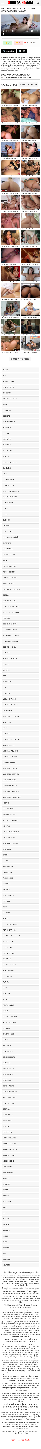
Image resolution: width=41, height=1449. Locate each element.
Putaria (6, 982)
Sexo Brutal (8, 1051)
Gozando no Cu (9, 647)
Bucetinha (7, 445)
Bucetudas (7, 451)
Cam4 (5, 474)
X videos (6, 1184)
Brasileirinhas (9, 422)
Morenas (6, 734)
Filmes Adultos (9, 566)
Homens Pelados (10, 658)
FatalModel (8, 549)
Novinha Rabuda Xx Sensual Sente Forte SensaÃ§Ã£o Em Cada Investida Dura (11, 352)
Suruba (6, 1126)
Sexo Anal (7, 1045)
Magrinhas (7, 710)
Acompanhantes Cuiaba (20, 1440)
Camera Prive (8, 479)
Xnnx (5, 1207)
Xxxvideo (6, 1259)
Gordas (6, 595)
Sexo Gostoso (9, 1068)
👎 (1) (18, 43)
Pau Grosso (8, 878)
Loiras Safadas (9, 699)
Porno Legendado (10, 965)
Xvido (5, 1242)
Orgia (5, 855)
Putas (5, 988)
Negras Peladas (9, 814)
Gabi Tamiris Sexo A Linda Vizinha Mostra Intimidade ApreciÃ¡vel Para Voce (11, 282)
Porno (5, 918)
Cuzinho (6, 520)
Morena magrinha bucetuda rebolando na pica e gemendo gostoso (11, 229)
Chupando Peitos (10, 497)
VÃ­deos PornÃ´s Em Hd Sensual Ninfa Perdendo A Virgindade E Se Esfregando (30, 264)
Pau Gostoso (8, 866)
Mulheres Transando (12, 797)
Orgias (6, 861)
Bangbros (7, 393)
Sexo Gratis (8, 1074)
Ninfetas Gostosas (11, 832)
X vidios (6, 1196)
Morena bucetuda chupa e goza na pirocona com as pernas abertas (11, 176)
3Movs (5, 370)
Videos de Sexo (9, 1144)
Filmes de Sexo (9, 572)
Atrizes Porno (9, 381)
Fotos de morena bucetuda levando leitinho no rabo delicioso (30, 246)
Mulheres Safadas (11, 791)
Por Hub (6, 901)
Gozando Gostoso (11, 635)
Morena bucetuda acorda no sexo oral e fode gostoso (30, 140)
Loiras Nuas (8, 693)
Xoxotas (6, 1219)
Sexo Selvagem (9, 1097)
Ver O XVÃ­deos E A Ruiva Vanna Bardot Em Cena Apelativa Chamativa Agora (11, 335)
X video (6, 1178)
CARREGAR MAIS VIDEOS (20, 359)
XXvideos (6, 1248)
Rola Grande (8, 1005)
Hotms (5, 664)
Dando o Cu (8, 531)
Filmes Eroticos (10, 578)
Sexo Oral (7, 1080)
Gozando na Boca (10, 641)
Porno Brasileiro (10, 924)
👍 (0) (8, 43)
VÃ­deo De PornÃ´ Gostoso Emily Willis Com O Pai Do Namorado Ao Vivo (11, 317)
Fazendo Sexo (9, 554)
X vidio (5, 1190)
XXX (4, 1253)
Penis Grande (8, 895)
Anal (5, 375)
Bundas (6, 456)
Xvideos (6, 1230)
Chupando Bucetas (11, 491)
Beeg (5, 404)
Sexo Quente (8, 1086)
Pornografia (8, 970)
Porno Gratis (8, 953)
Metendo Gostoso (11, 716)
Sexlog (6, 1040)
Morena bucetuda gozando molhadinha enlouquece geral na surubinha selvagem (11, 193)
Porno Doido (8, 941)
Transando (7, 1132)
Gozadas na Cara (10, 624)
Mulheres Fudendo (11, 768)
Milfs (5, 728)
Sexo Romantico (10, 1092)
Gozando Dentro (10, 630)
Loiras (5, 687)
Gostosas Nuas (9, 601)
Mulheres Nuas (9, 780)
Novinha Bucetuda (10, 843)
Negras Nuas (8, 809)
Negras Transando (11, 820)
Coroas (6, 508)
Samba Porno (8, 1034)
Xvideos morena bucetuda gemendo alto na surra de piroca (11, 211)
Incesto (6, 670)
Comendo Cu (8, 503)
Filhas (5, 560)
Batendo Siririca (10, 399)
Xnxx (5, 1213)
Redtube (6, 999)
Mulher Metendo (10, 762)
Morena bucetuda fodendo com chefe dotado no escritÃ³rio (30, 176)
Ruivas (5, 1011)
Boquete (6, 416)
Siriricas (6, 1109)
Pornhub (6, 913)
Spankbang (7, 1120)
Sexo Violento (9, 1103)
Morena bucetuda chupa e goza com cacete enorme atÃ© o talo (30, 105)
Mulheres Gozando (11, 774)
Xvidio (5, 1236)
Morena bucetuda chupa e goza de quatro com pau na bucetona (11, 140)
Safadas (6, 1028)
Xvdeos (6, 1224)
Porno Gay (7, 947)
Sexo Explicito (9, 1057)
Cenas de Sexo (9, 485)
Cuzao (5, 514)
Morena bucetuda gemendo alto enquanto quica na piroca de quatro (30, 193)
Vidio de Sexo (8, 1161)
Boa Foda (7, 410)
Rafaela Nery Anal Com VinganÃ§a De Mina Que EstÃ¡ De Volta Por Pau (30, 282)
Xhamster (7, 1201)
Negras (6, 803)
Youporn (6, 1265)
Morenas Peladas (10, 751)
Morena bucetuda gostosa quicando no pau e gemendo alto (11, 264)
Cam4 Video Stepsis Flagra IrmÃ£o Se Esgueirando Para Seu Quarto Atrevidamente (30, 299)
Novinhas (7, 849)
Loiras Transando (10, 705)
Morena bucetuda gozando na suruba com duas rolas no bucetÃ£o (30, 158)
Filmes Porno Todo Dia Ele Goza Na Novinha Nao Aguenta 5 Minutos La (11, 299)
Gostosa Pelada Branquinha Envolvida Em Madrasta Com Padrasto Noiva (30, 317)
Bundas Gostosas (10, 462)
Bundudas (7, 468)
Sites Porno (8, 1115)
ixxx (4, 676)
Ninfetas (6, 826)
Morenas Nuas (9, 745)
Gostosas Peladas (11, 606)
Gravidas (6, 653)
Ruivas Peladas (9, 1022)
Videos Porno (9, 1155)
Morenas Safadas (10, 757)
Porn (5, 907)
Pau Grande (8, 872)
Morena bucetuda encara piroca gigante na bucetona (11, 105)
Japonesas (7, 682)
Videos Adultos (9, 1138)
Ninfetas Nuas (9, 837)
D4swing (6, 526)
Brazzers (7, 427)
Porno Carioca (9, 930)
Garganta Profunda (11, 589)
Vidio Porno (8, 1167)
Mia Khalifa (7, 722)
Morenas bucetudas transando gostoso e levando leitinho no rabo (30, 211)
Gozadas (6, 618)
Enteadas (7, 543)
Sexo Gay (6, 1063)
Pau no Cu (7, 884)
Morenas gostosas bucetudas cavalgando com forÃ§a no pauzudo (11, 246)
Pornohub (7, 976)
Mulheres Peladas (11, 786)
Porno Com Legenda (11, 936)
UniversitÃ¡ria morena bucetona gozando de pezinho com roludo (11, 158)
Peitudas (6, 889)
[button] (37, 3)
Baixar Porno (8, 387)
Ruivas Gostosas (10, 1017)
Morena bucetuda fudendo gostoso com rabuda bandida (30, 229)
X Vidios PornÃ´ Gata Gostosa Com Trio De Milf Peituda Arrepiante (30, 352)
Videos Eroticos (10, 1149)
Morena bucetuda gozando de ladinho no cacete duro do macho (30, 123)
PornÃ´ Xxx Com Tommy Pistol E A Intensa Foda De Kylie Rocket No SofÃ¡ (30, 335)
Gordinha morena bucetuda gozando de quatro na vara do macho (11, 123)
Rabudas (6, 993)
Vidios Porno (8, 1172)
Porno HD (7, 959)
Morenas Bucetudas (28, 84)
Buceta (6, 433)
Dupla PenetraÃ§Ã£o (11, 537)
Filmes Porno (8, 583)
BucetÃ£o (7, 439)
